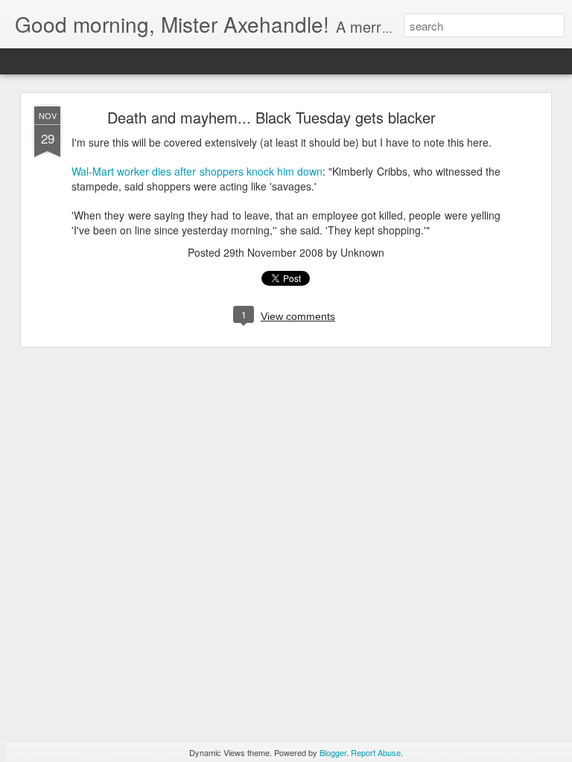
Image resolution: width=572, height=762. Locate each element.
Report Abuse (376, 752)
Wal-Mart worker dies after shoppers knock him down (197, 171)
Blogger (333, 752)
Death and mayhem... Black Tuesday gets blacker (271, 117)
